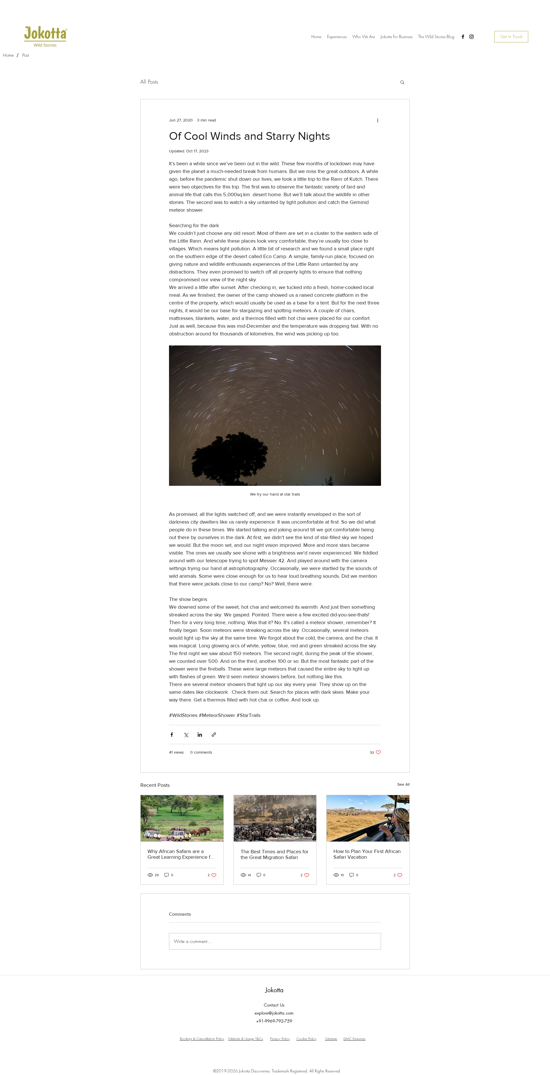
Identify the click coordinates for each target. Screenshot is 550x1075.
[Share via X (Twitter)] (185, 734)
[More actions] (377, 120)
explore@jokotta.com (274, 1013)
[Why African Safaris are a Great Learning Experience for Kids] (182, 818)
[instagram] (471, 37)
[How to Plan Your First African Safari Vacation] (368, 818)
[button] (402, 82)
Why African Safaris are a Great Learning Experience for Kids (181, 854)
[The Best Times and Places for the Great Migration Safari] (275, 818)
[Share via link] (214, 734)
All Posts (149, 81)
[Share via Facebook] (171, 734)
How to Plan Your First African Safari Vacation (367, 854)
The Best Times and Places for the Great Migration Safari (275, 854)
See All (403, 784)
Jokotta (274, 990)
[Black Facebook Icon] (463, 37)
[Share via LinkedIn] (200, 734)
